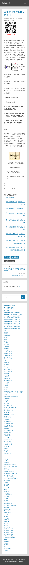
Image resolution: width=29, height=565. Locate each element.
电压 (5, 458)
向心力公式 (7, 442)
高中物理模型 (15, 257)
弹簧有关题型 (8, 439)
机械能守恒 (7, 378)
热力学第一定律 (8, 530)
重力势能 (6, 374)
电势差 (6, 387)
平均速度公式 (8, 421)
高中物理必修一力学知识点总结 (13, 315)
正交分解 (6, 437)
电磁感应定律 (8, 494)
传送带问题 (7, 435)
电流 (5, 455)
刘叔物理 (6, 3)
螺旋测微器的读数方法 (10, 473)
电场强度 (6, 385)
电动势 (6, 401)
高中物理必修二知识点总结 (12, 317)
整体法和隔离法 (8, 358)
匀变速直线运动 (8, 423)
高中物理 (7, 257)
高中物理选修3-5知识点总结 (12, 328)
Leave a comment (10, 20)
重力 (5, 337)
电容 (5, 389)
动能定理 (6, 376)
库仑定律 (6, 383)
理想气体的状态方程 (10, 537)
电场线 (6, 451)
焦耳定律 (6, 469)
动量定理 (6, 403)
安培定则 (6, 485)
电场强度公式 (8, 444)
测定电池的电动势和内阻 (11, 478)
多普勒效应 (7, 510)
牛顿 (5, 539)
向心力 (6, 367)
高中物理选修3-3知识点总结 (12, 324)
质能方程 (6, 360)
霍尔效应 (6, 501)
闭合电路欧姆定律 (9, 476)
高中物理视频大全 (11, 197)
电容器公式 (7, 453)
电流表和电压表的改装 (10, 467)
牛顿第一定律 (8, 351)
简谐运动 (6, 507)
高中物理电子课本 (11, 202)
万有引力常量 (8, 371)
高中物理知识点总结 (10, 305)
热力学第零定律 (8, 528)
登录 (19, 287)
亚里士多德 (7, 548)
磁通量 (6, 482)
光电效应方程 (8, 503)
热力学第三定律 (8, 535)
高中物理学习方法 (9, 308)
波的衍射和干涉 (8, 512)
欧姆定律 (6, 462)
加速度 (6, 333)
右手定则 (6, 489)
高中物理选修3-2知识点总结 (12, 321)
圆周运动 (6, 364)
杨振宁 (6, 546)
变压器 (6, 498)
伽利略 (6, 544)
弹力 (5, 340)
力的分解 (6, 349)
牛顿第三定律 (8, 355)
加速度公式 (7, 417)
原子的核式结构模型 (10, 505)
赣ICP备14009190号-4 (18, 561)
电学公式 (6, 448)
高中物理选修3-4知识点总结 (12, 326)
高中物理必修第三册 (12, 241)
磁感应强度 (7, 480)
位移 (5, 330)
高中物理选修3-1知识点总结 (12, 319)
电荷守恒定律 (8, 380)
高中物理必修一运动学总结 (12, 312)
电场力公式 (7, 446)
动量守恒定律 (8, 405)
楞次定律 (6, 492)
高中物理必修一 (20, 209)
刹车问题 (6, 428)
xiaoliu (20, 18)
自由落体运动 (8, 335)
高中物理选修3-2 (11, 220)
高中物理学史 (10, 209)
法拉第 (6, 551)
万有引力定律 (8, 369)
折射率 (6, 517)
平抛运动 (6, 362)
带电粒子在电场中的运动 (11, 396)
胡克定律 (6, 344)
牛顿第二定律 (8, 353)
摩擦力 (6, 342)
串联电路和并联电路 (10, 464)
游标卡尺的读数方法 (10, 471)
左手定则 (6, 487)
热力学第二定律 (8, 532)
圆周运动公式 (8, 412)
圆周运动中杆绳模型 (10, 408)
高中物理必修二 (10, 213)
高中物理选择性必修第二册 (14, 247)
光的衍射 (6, 521)
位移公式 (6, 419)
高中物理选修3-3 (11, 227)
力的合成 (6, 346)
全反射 (6, 514)
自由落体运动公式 (9, 426)
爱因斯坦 (6, 541)
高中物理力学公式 (9, 414)
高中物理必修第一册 (12, 234)
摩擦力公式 (7, 433)
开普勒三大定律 (8, 410)
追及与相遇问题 (8, 430)
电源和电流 (7, 399)
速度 (6, 261)
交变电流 (6, 496)
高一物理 (6, 310)
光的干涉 (6, 519)
